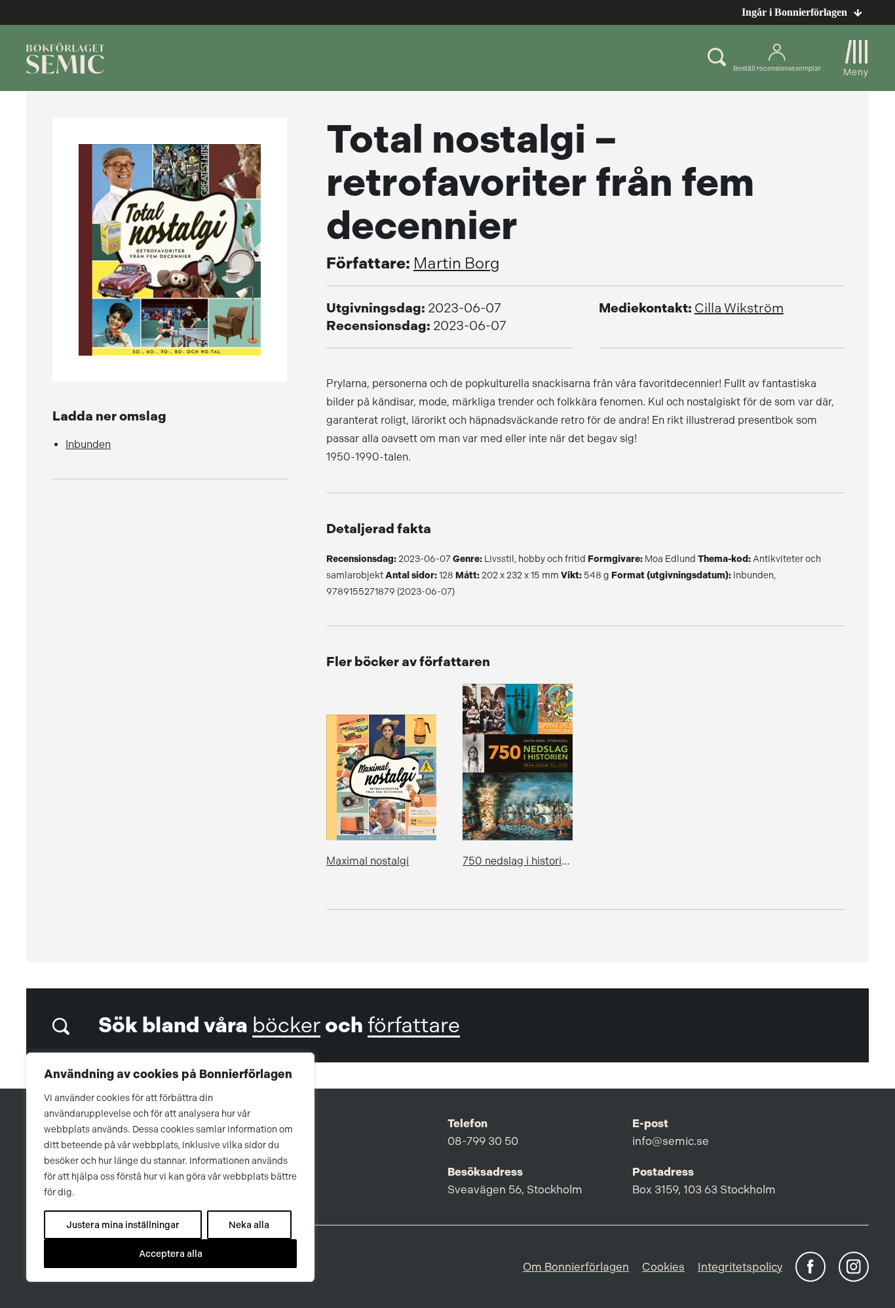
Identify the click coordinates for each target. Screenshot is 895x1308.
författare (414, 1025)
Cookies (663, 1266)
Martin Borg (456, 263)
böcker (286, 1025)
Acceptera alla (170, 1253)
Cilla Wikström (739, 308)
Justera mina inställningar (123, 1225)
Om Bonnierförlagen (576, 1266)
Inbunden (88, 444)
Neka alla (249, 1225)
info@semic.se (670, 1141)
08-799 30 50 (482, 1141)
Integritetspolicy (740, 1266)
